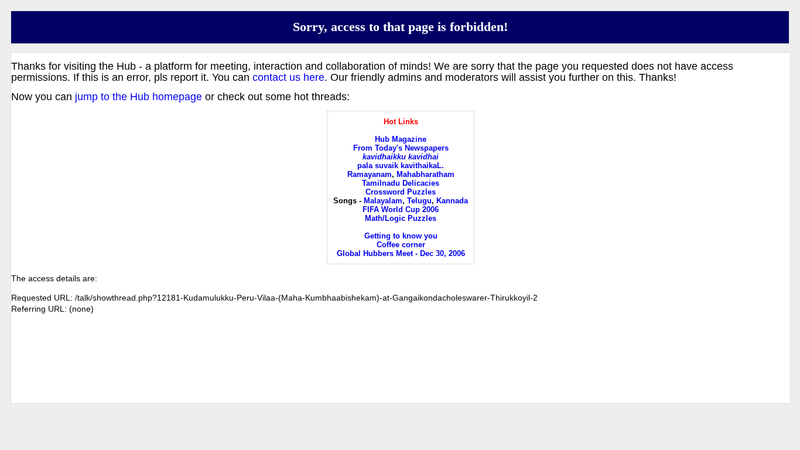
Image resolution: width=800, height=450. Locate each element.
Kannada (452, 200)
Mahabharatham (425, 174)
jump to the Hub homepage (138, 97)
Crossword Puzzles (400, 192)
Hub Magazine (400, 139)
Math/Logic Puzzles (400, 218)
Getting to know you (400, 235)
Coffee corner (401, 244)
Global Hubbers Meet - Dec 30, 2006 (401, 253)
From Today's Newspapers (401, 148)
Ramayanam (369, 174)
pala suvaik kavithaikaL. (400, 165)
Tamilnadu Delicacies (400, 183)
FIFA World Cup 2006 (401, 209)
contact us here (288, 77)
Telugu (419, 200)
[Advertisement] (400, 368)
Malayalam (383, 200)
